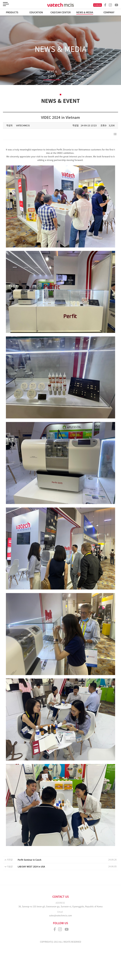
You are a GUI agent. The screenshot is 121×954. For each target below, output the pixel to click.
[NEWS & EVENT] (51, 62)
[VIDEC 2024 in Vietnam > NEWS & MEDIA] (60, 5)
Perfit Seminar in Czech (29, 860)
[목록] (115, 134)
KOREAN (97, 5)
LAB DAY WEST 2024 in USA (31, 866)
